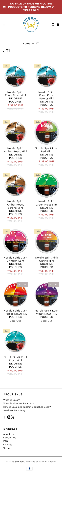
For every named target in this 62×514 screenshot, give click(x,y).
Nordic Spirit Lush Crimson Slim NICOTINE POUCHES (15, 262)
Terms (6, 448)
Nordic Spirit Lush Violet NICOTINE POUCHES (46, 313)
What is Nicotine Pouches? (18, 403)
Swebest (19, 461)
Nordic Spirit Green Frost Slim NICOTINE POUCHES (47, 206)
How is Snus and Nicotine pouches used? (27, 407)
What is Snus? (11, 400)
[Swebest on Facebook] (4, 417)
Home (26, 43)
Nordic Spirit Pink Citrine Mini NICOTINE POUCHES (46, 262)
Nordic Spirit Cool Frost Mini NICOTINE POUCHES (15, 362)
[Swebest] (31, 25)
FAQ (5, 441)
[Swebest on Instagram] (8, 417)
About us (8, 434)
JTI (38, 43)
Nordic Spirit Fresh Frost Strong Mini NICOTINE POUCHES (46, 98)
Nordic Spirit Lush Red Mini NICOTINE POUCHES (46, 153)
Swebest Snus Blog (14, 410)
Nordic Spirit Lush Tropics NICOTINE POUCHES (15, 313)
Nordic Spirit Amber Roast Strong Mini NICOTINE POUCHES (15, 208)
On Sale (7, 444)
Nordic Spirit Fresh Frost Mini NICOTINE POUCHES (15, 97)
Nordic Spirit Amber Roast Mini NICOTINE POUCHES (15, 153)
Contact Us (9, 437)
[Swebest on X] (12, 417)
